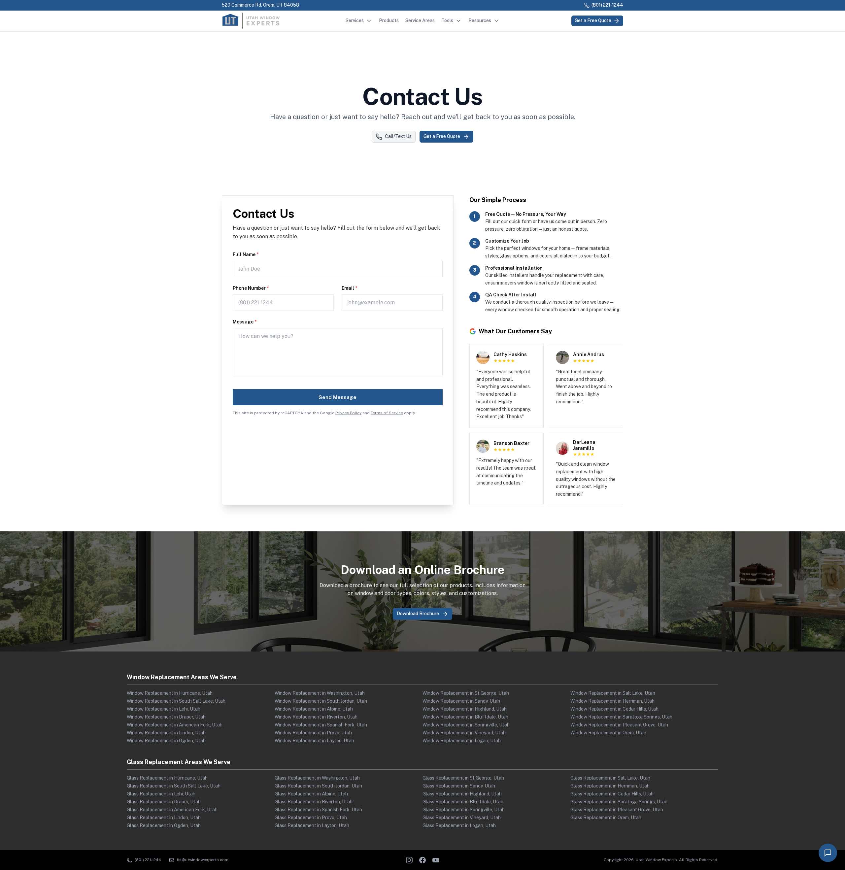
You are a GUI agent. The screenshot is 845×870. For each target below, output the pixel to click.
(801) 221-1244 (607, 5)
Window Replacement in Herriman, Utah (612, 701)
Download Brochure (418, 613)
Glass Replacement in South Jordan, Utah (318, 785)
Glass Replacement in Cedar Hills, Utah (612, 793)
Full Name (245, 254)
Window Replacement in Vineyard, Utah (464, 732)
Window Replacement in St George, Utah (465, 693)
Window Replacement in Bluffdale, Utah (465, 716)
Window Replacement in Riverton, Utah (316, 716)
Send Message (337, 397)
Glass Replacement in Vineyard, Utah (461, 817)
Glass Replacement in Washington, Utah (317, 778)
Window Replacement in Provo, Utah (313, 732)
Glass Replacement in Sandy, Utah (458, 785)
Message (244, 321)
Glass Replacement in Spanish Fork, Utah (318, 809)
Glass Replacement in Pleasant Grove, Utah (616, 809)
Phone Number (251, 288)
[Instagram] (409, 860)
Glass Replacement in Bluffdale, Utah (462, 801)
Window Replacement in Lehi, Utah (163, 709)
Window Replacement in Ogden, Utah (166, 740)
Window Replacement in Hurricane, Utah (170, 693)
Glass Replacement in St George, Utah (463, 778)
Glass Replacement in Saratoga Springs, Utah (618, 801)
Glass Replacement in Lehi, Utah (161, 793)
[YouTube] (435, 860)
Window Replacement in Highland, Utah (464, 709)
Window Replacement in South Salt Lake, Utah (176, 701)
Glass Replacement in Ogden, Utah (164, 825)
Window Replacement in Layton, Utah (314, 740)
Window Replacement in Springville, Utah (466, 724)
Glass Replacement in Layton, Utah (312, 825)
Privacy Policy (348, 413)
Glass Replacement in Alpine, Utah (311, 793)
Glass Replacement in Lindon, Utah (164, 817)
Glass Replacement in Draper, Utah (164, 801)
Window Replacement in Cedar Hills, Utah (614, 709)
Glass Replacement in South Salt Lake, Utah (173, 785)
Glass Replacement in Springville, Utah (463, 809)
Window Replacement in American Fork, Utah (174, 724)
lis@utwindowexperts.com (202, 859)
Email (349, 288)
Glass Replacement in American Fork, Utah (172, 809)
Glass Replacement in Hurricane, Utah (167, 778)
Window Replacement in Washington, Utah (320, 693)
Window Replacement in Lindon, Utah (166, 732)
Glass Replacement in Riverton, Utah (314, 801)
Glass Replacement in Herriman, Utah (610, 785)
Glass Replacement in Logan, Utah (459, 825)
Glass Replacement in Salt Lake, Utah (610, 778)
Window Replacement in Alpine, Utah (314, 709)
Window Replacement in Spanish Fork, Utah (321, 724)
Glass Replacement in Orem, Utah (605, 817)
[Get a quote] (828, 853)
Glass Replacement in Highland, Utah (462, 793)
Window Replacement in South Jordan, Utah (321, 701)
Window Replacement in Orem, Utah (608, 732)
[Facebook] (422, 860)
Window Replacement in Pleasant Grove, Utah (619, 724)
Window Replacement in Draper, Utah (166, 716)
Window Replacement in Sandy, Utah (461, 701)
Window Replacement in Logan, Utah (461, 740)
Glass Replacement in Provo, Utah (311, 817)
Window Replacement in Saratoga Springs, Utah (621, 716)
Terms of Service (387, 413)
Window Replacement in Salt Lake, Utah (612, 693)
